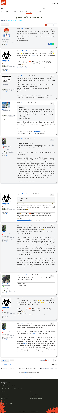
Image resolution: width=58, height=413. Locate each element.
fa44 (3, 38)
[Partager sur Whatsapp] (53, 44)
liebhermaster (5, 60)
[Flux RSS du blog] (20, 388)
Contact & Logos (5, 396)
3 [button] (51, 25)
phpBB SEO (32, 376)
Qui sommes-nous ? (6, 394)
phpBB (25, 372)
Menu (56, 3)
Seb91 (3, 145)
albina (3, 83)
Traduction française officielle (27, 373)
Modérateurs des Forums (15, 20)
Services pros (4, 398)
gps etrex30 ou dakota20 (29, 17)
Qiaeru (35, 373)
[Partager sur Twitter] (51, 44)
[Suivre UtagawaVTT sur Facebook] (2, 388)
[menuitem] (2, 9)
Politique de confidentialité (36, 396)
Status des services (6, 406)
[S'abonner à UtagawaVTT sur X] (5, 388)
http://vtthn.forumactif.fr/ (24, 67)
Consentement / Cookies (36, 398)
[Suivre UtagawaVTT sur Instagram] (11, 388)
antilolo (4, 109)
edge (39, 131)
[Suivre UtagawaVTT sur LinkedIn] (8, 388)
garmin (33, 55)
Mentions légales (34, 394)
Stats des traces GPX (6, 404)
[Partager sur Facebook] (49, 44)
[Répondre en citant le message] (52, 29)
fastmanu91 (5, 283)
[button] (55, 25)
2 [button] (48, 25)
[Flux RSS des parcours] (17, 388)
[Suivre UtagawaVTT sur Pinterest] (14, 388)
